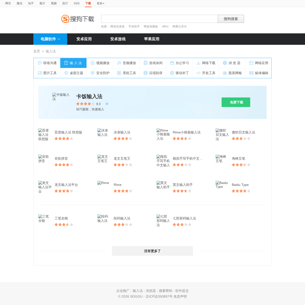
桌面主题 (76, 73)
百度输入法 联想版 (68, 132)
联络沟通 (50, 63)
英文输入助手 (183, 185)
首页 (36, 51)
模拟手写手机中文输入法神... (190, 158)
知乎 (31, 3)
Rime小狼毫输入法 (187, 132)
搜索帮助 (165, 291)
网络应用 (261, 63)
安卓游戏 (118, 39)
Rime (118, 185)
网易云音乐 (180, 26)
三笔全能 (61, 218)
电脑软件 (48, 39)
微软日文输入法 (243, 132)
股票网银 (235, 73)
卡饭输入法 (89, 96)
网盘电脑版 (151, 26)
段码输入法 (122, 218)
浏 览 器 (234, 63)
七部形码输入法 (184, 218)
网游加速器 (117, 26)
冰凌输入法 (122, 132)
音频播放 (129, 63)
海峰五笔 (238, 158)
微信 (19, 3)
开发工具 (208, 73)
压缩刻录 (156, 73)
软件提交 (182, 291)
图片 (42, 3)
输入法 (138, 291)
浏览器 (151, 291)
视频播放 (103, 63)
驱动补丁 (182, 73)
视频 (54, 3)
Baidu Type (240, 185)
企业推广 (123, 291)
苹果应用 (151, 39)
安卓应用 (84, 39)
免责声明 (180, 296)
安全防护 (103, 73)
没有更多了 (152, 251)
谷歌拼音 (61, 158)
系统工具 (129, 73)
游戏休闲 (156, 63)
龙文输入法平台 (66, 185)
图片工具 (50, 73)
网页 (8, 3)
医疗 (65, 3)
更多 (100, 3)
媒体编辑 (261, 73)
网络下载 (208, 63)
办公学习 (182, 63)
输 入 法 (76, 63)
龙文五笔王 (122, 158)
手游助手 (134, 26)
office (165, 26)
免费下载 (236, 102)
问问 (77, 3)
